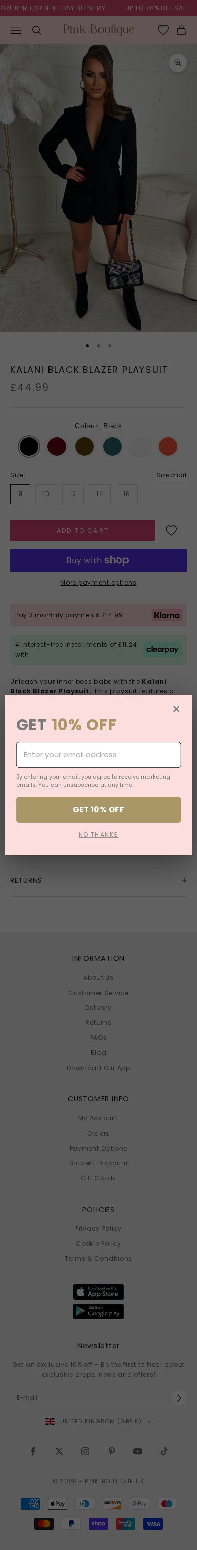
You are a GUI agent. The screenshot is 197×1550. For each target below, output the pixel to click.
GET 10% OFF (98, 809)
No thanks (99, 834)
